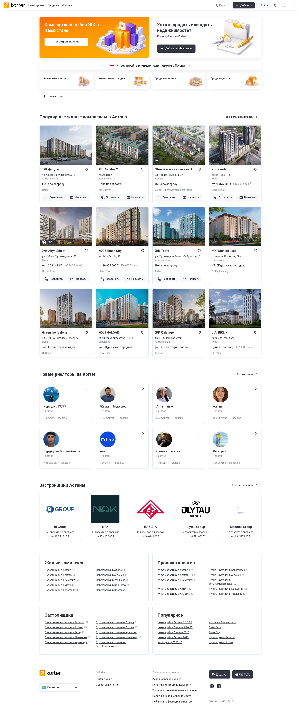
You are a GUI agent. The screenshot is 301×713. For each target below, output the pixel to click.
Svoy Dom (104, 353)
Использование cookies (166, 679)
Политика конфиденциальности (171, 684)
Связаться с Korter (107, 684)
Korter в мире (104, 679)
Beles (45, 189)
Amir (103, 451)
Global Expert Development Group (173, 189)
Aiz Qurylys (105, 189)
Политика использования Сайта (171, 696)
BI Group (47, 353)
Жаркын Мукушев (113, 406)
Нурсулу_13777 (54, 406)
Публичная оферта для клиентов (172, 701)
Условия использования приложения (174, 690)
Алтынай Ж (165, 406)
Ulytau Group (49, 271)
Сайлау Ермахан (168, 451)
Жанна (218, 406)
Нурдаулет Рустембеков (61, 451)
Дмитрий (219, 451)
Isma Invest (217, 189)
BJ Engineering (219, 271)
